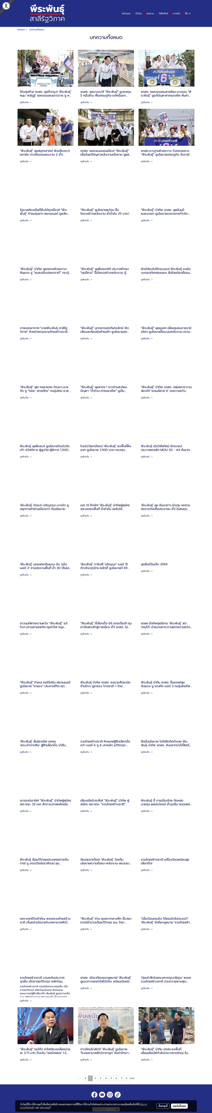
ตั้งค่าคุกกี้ (163, 1106)
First (80, 1078)
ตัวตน (138, 13)
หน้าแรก (126, 13)
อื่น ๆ (188, 13)
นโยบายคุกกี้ (45, 1107)
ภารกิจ (176, 13)
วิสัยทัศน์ (163, 13)
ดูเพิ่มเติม (24, 102)
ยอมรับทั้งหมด (179, 1106)
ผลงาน (150, 13)
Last (132, 1078)
